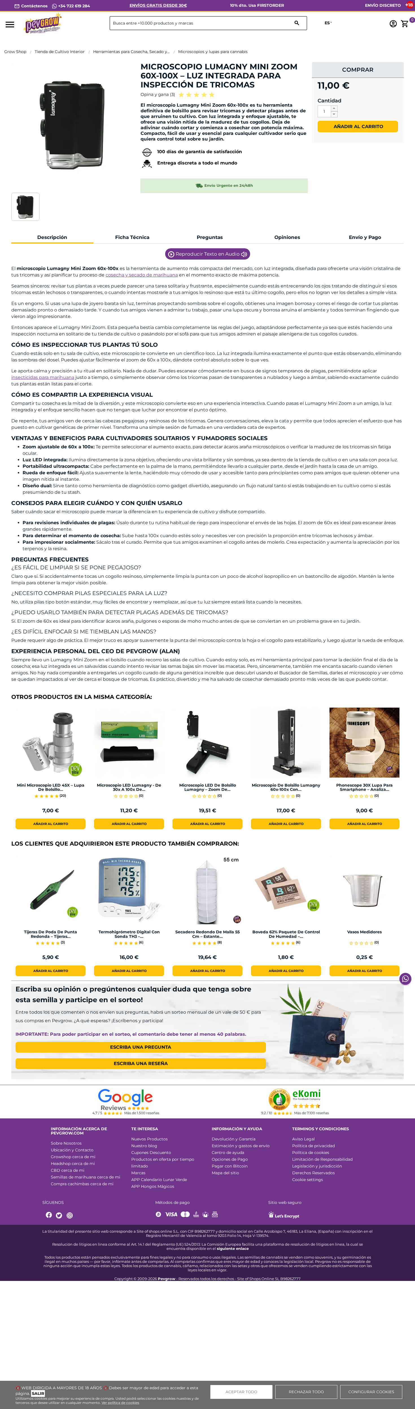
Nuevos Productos (149, 1139)
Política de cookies (310, 1152)
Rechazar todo (306, 1392)
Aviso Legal (303, 1139)
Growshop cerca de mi (73, 1156)
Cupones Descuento (151, 1152)
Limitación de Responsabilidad (322, 1159)
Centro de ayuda (228, 1152)
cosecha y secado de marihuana (142, 275)
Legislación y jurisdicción (317, 1166)
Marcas (138, 1172)
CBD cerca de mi (67, 1170)
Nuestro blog (144, 1145)
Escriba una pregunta (140, 1047)
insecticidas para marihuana (42, 377)
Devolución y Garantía (233, 1139)
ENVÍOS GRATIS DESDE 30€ (158, 5)
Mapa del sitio (225, 1172)
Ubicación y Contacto (72, 1150)
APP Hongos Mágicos (152, 1186)
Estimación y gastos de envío (241, 1145)
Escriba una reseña (141, 1063)
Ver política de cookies (120, 1403)
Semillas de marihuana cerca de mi (85, 1177)
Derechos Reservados (313, 1172)
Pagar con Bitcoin (230, 1166)
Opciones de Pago (230, 1159)
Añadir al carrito (357, 126)
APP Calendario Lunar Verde (159, 1179)
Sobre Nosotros (66, 1143)
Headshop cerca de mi (73, 1163)
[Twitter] (60, 1215)
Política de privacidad (313, 1145)
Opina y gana (158, 94)
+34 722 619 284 (73, 5)
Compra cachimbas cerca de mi (82, 1183)
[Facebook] (49, 1215)
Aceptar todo (241, 1392)
